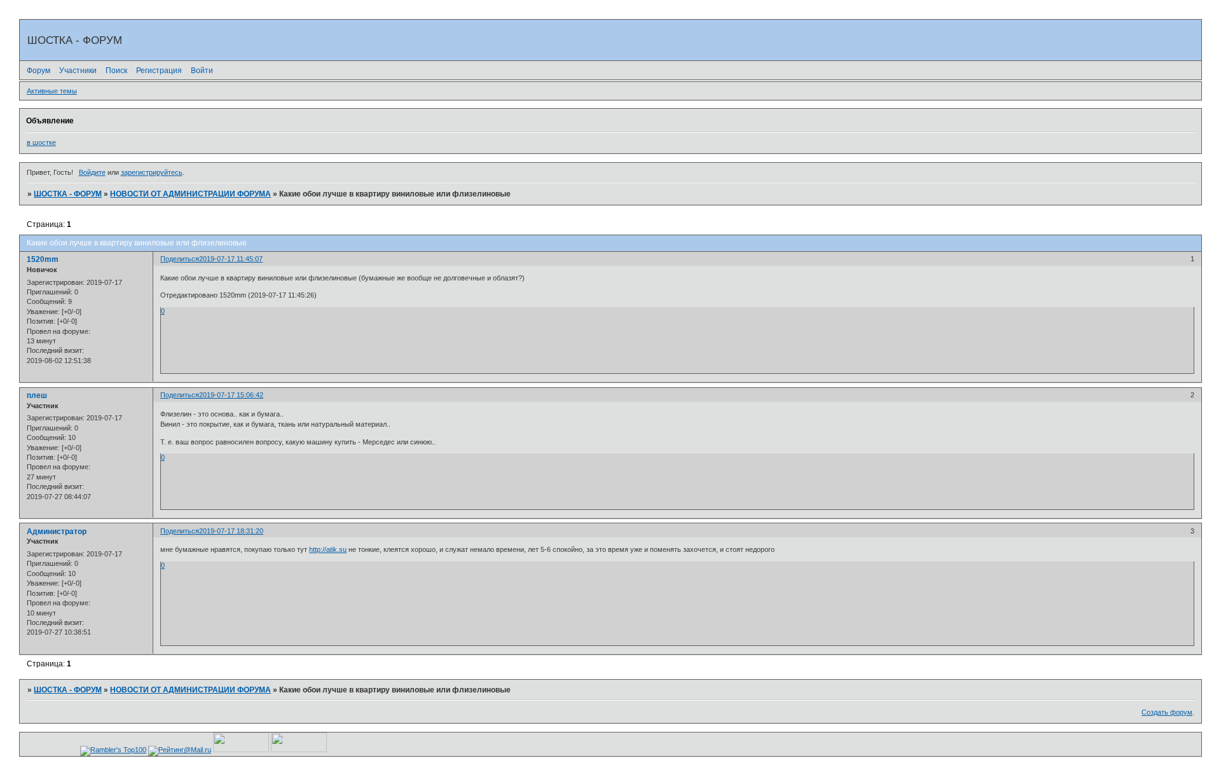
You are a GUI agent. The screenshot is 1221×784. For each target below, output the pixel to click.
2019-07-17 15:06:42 (231, 395)
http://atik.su (328, 549)
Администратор (56, 531)
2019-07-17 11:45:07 (231, 259)
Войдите (92, 172)
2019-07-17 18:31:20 (231, 531)
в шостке (41, 142)
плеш (37, 395)
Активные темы (52, 91)
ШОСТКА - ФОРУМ (68, 193)
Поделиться (179, 259)
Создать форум (1167, 712)
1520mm (43, 259)
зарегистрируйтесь (152, 172)
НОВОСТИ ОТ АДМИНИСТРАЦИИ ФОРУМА (190, 193)
